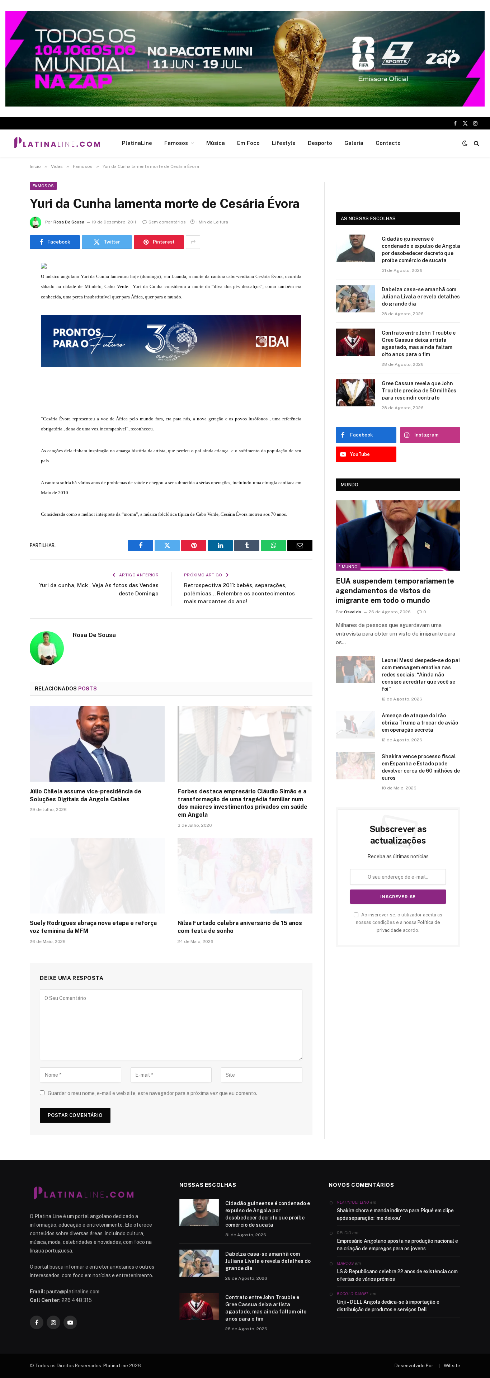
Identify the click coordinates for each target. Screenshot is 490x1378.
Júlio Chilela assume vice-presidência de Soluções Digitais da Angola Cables (85, 795)
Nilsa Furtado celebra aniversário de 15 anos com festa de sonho (240, 927)
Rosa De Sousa (68, 222)
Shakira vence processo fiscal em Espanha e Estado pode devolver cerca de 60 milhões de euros (421, 767)
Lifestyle (284, 143)
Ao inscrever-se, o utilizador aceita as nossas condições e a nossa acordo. (399, 922)
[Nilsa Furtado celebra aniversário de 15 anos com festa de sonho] (245, 876)
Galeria (353, 143)
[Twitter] (11, 302)
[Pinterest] (11, 339)
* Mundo (348, 567)
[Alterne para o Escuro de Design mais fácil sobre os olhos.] (465, 143)
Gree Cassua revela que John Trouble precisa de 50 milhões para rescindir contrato (419, 391)
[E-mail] (11, 357)
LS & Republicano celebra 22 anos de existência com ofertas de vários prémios (397, 1275)
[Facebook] (11, 284)
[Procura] (475, 143)
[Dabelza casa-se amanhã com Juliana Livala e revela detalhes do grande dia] (355, 298)
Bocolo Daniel (353, 1294)
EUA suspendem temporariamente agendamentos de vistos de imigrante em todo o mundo (395, 591)
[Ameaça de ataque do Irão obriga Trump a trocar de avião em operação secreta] (355, 724)
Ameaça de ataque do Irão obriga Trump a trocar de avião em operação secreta (420, 723)
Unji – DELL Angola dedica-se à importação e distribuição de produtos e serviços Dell (388, 1305)
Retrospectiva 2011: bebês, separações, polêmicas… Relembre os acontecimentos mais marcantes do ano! (239, 593)
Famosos (176, 143)
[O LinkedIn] (11, 320)
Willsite (452, 1365)
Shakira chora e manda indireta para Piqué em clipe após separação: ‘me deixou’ (395, 1214)
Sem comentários (167, 222)
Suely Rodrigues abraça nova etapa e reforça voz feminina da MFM (93, 927)
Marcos (345, 1263)
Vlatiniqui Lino (353, 1202)
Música (215, 143)
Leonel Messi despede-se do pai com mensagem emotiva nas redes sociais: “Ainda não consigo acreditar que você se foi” (421, 674)
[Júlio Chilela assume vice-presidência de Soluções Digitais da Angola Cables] (97, 744)
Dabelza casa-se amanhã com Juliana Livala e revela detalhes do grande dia (421, 297)
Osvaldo (352, 611)
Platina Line (115, 1365)
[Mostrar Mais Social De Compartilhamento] (193, 242)
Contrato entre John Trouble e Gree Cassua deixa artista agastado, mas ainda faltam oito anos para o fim (419, 343)
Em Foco (248, 143)
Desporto (320, 143)
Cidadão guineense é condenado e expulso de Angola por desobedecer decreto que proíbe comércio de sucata (421, 249)
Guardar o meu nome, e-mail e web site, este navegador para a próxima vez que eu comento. (152, 1093)
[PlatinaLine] (57, 143)
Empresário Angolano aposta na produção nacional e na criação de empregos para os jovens (397, 1244)
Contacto (388, 143)
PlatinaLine (137, 143)
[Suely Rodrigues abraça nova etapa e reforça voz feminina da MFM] (97, 876)
